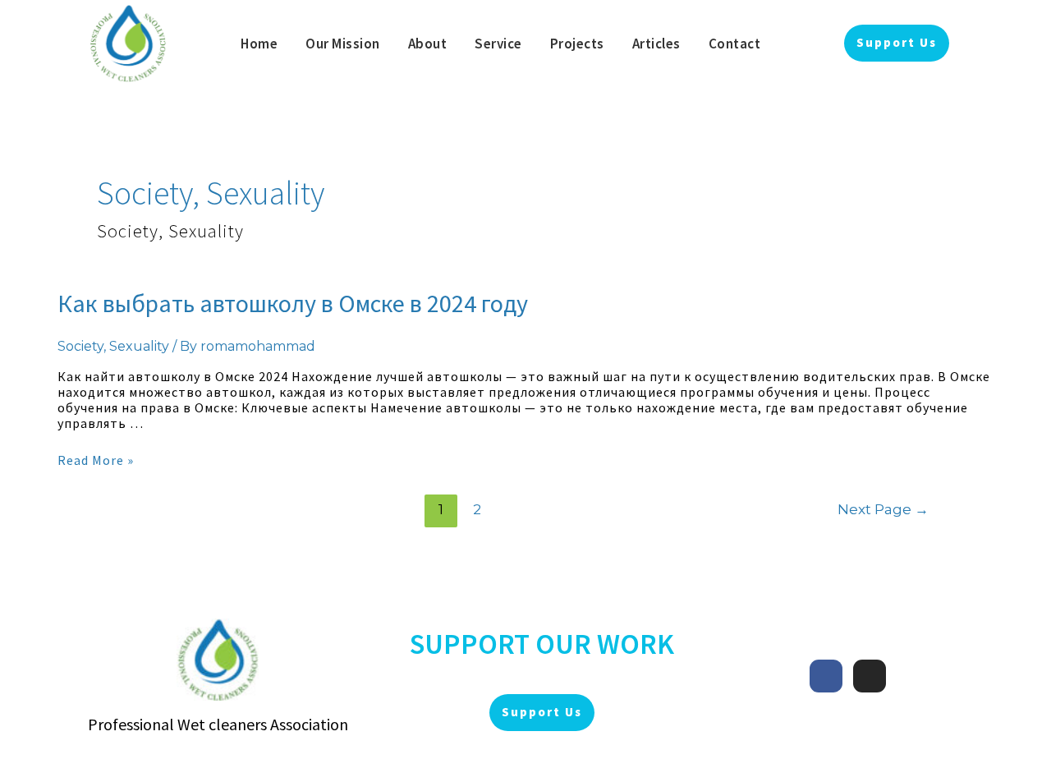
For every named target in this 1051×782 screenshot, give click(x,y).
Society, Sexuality (113, 346)
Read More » (95, 460)
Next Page (883, 509)
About (427, 43)
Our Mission (342, 43)
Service (498, 43)
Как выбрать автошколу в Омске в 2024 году (292, 303)
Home (259, 43)
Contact (735, 43)
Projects (577, 43)
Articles (656, 43)
